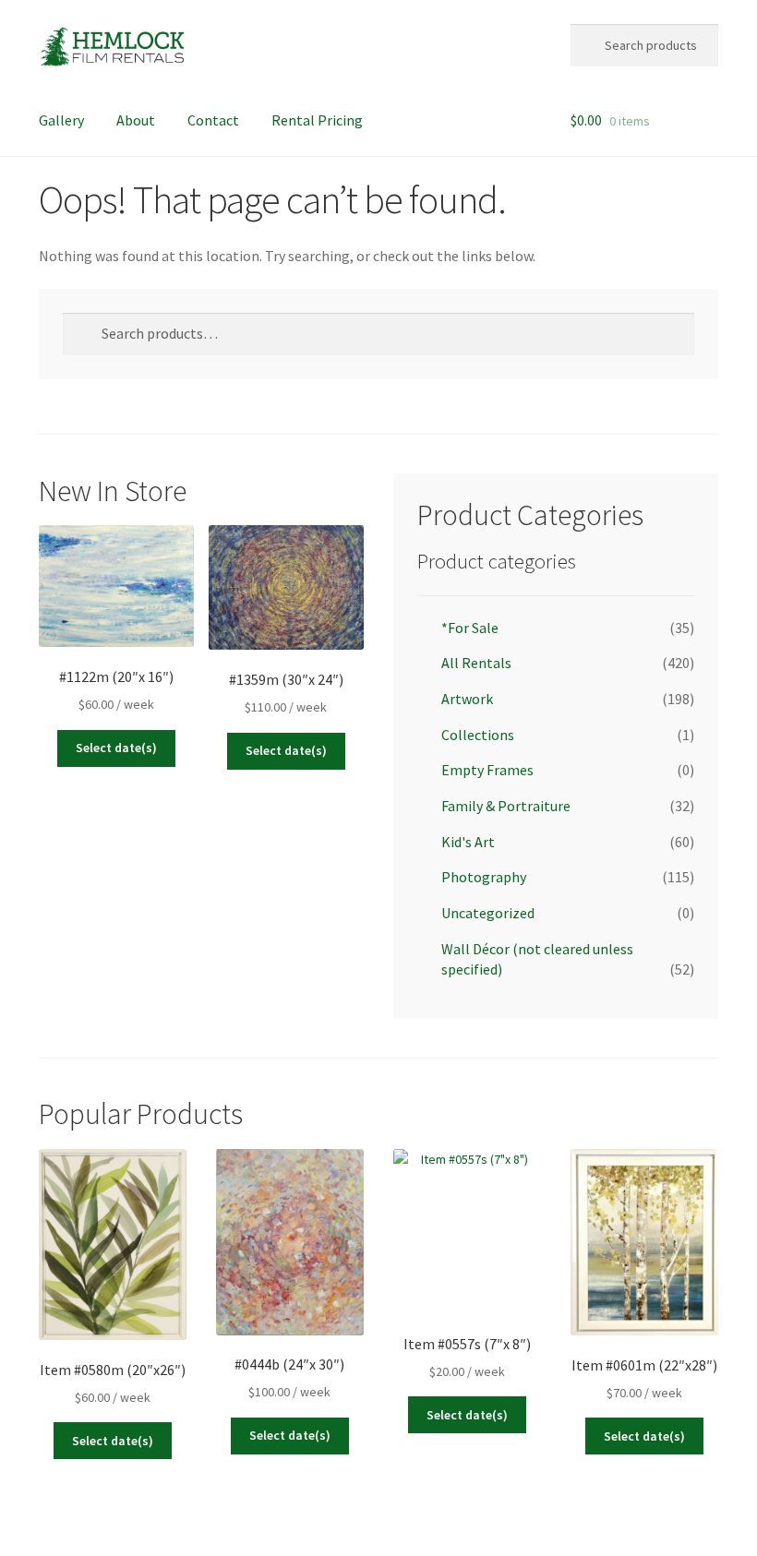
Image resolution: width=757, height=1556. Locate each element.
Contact (213, 120)
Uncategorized (488, 913)
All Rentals (476, 662)
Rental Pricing (317, 120)
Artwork (467, 698)
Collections (477, 734)
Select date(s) (116, 747)
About (135, 120)
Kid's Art (468, 841)
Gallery (61, 120)
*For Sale (470, 627)
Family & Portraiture (506, 805)
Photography (483, 877)
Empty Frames (487, 769)
